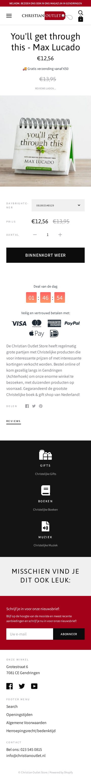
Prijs (11, 221)
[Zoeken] (80, 12)
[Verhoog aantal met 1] (60, 234)
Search (12, 706)
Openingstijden (19, 714)
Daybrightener (17, 205)
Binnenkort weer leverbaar (45, 257)
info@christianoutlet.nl (26, 755)
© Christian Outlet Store (33, 772)
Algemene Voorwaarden (26, 722)
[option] (45, 141)
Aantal (12, 234)
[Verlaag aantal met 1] (35, 234)
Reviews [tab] (13, 421)
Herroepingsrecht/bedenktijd (31, 730)
